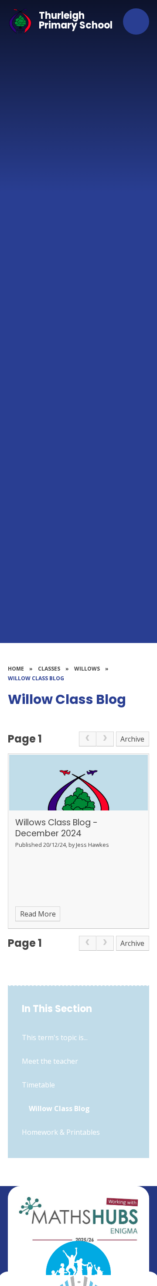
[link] (87, 739)
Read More (38, 914)
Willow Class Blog (36, 678)
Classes (49, 668)
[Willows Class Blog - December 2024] (78, 782)
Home (16, 668)
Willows (87, 668)
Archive (132, 739)
